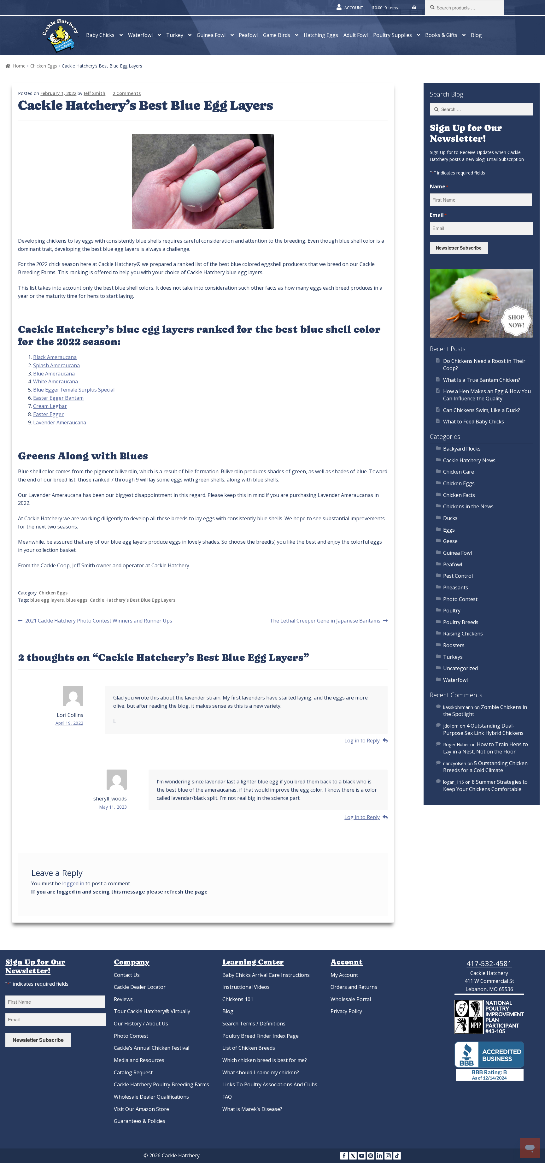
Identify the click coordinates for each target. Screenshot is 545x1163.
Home (19, 66)
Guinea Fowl (211, 35)
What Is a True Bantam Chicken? (481, 379)
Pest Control (458, 575)
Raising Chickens (463, 633)
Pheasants (455, 587)
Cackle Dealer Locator (140, 986)
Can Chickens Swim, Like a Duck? (481, 410)
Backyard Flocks (462, 448)
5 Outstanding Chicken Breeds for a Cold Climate (485, 767)
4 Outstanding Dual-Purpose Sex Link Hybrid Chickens (483, 729)
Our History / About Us (141, 1023)
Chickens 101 (237, 999)
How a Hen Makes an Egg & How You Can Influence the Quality (487, 395)
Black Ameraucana (55, 357)
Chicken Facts (459, 495)
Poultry (451, 610)
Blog (476, 35)
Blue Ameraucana (54, 373)
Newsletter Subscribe (459, 248)
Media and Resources (139, 1060)
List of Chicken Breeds (248, 1047)
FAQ (227, 1096)
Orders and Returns (354, 986)
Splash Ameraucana (56, 365)
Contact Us (127, 974)
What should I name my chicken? (260, 1072)
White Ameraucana (55, 381)
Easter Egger (48, 414)
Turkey (174, 35)
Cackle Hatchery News (469, 460)
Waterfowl (140, 35)
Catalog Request (133, 1072)
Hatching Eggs (321, 35)
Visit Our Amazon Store (141, 1109)
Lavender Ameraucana (59, 422)
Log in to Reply (362, 740)
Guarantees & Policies (139, 1121)
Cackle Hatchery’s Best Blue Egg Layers (132, 600)
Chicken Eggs (43, 66)
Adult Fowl (355, 35)
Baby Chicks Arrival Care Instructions (266, 974)
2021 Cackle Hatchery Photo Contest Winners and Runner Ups (98, 621)
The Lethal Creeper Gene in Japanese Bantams (325, 621)
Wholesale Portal (351, 999)
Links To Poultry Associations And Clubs (269, 1084)
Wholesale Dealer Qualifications (151, 1096)
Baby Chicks (100, 35)
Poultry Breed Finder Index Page (260, 1035)
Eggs (449, 529)
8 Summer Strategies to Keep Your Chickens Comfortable (485, 785)
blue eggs (76, 600)
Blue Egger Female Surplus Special (73, 389)
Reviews (123, 999)
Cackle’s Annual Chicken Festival (151, 1047)
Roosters (454, 645)
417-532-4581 (489, 963)
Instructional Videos (246, 986)
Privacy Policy (346, 1011)
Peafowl (248, 35)
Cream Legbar (50, 406)
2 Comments (127, 93)
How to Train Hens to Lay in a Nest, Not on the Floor (485, 748)
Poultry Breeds (460, 622)
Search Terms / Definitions (253, 1023)
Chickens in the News (468, 506)
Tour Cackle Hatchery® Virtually (152, 1011)
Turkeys (453, 656)
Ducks (450, 518)
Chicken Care (458, 471)
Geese (450, 541)
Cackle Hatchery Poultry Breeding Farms (161, 1084)
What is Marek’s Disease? (252, 1109)
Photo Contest (460, 599)
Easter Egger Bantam (58, 397)
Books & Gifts (441, 35)
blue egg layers (47, 600)
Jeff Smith (94, 93)
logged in (73, 883)
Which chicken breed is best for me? (264, 1060)
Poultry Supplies (392, 35)
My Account (344, 974)
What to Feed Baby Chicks (473, 421)
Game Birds (276, 35)
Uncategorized (460, 668)
